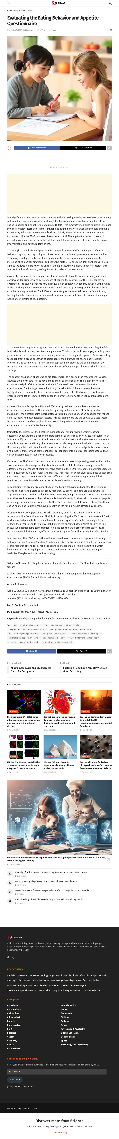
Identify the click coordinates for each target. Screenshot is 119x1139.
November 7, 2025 (14, 30)
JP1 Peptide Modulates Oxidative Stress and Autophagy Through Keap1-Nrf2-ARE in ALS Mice (23, 765)
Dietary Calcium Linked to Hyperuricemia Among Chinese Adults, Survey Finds (59, 765)
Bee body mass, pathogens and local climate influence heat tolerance (46, 881)
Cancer (10, 1037)
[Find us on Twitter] (13, 958)
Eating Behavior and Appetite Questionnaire (70, 629)
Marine (64, 1009)
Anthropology (14, 1009)
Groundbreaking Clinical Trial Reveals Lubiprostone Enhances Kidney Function (49, 899)
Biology (11, 1021)
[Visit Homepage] (59, 3)
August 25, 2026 (14, 730)
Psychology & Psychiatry (73, 1029)
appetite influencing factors (27, 625)
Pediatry (65, 1021)
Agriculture (12, 1005)
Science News (19, 11)
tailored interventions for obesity (84, 638)
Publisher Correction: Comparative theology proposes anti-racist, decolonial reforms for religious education (57, 975)
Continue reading (59, 1132)
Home (9, 11)
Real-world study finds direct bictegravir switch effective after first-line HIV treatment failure (96, 765)
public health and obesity (53, 638)
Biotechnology (14, 1025)
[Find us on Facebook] (8, 958)
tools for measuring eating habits (24, 642)
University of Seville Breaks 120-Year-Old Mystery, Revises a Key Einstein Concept (51, 872)
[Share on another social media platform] (109, 148)
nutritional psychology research (23, 634)
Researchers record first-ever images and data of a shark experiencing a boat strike (52, 890)
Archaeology (13, 1013)
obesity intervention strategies (86, 634)
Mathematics (67, 1013)
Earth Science (13, 1048)
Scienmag (17, 1108)
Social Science (68, 1037)
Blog (9, 1029)
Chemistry (12, 1041)
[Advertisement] (59, 159)
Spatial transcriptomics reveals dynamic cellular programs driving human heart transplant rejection (53, 990)
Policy (64, 1025)
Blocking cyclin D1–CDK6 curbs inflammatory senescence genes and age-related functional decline (53, 980)
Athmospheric (14, 1017)
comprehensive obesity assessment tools (28, 629)
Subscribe (15, 1079)
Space (64, 1041)
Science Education (70, 1033)
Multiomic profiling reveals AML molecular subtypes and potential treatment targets (46, 985)
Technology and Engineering (74, 1045)
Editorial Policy (68, 1005)
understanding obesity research (58, 642)
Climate (11, 1045)
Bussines (11, 1033)
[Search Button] (110, 3)
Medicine (31, 11)
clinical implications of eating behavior (62, 625)
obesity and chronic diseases (55, 634)
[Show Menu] (8, 3)
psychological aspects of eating (23, 638)
